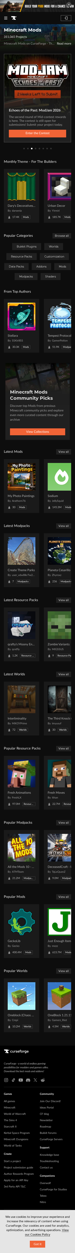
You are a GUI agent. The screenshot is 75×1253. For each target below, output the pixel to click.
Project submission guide (18, 1167)
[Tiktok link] (13, 1080)
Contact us (46, 1167)
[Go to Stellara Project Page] (21, 326)
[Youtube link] (20, 1080)
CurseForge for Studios (53, 1189)
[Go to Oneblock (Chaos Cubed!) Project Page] (21, 1005)
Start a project (12, 1161)
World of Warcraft (15, 1114)
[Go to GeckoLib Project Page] (21, 931)
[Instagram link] (6, 1080)
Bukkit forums (48, 1133)
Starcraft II (10, 1126)
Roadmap (45, 1126)
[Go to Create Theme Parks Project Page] (21, 560)
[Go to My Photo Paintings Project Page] (21, 486)
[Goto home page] (14, 18)
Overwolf (45, 1183)
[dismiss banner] (69, 4)
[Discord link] (28, 1080)
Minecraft (9, 1107)
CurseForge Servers (51, 1139)
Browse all (62, 236)
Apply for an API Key (16, 1180)
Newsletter (46, 1120)
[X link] (35, 1080)
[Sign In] (66, 18)
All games (9, 1101)
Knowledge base (49, 1155)
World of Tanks (13, 1145)
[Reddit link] (42, 1080)
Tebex (43, 1196)
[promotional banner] (37, 6)
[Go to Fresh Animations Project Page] (21, 783)
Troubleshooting (49, 1161)
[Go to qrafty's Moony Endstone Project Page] (21, 634)
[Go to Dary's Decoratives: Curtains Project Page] (21, 196)
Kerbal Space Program (17, 1133)
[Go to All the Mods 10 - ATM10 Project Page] (21, 857)
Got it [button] (38, 1244)
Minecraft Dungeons (16, 1139)
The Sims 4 (10, 1120)
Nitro (43, 1202)
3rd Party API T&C (15, 1186)
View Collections (37, 431)
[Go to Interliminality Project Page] (21, 708)
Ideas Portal (47, 1107)
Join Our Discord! (50, 1101)
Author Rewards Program (19, 1174)
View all (63, 452)
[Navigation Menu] (6, 18)
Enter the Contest (38, 133)
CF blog (44, 1114)
